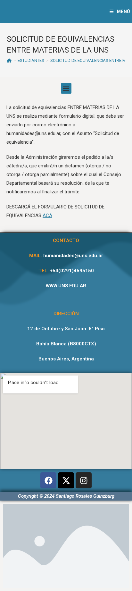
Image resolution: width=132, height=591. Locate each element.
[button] (66, 88)
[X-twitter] (66, 480)
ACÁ (47, 215)
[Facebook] (48, 480)
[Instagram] (84, 480)
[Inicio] (9, 60)
